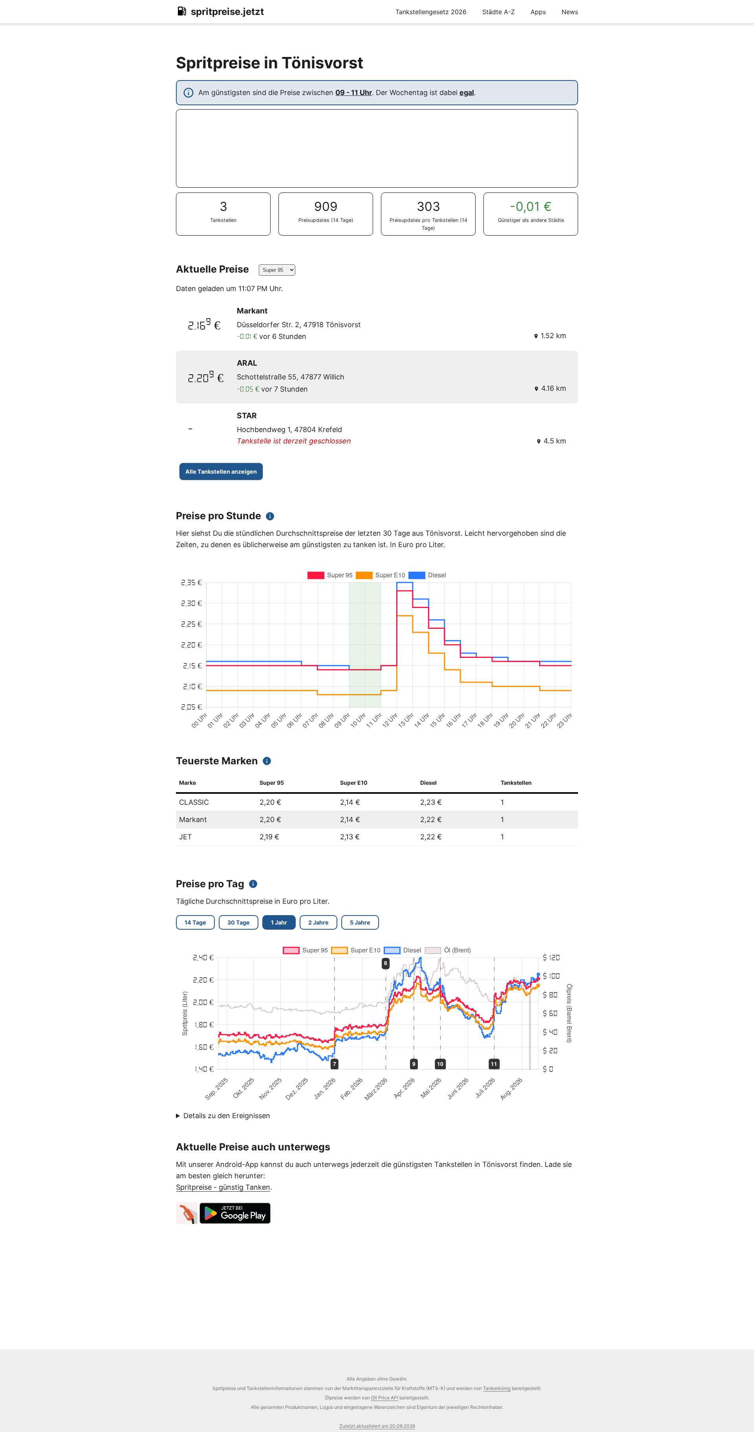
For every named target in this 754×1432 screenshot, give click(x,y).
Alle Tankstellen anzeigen (221, 471)
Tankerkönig (497, 1388)
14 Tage (195, 922)
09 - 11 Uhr (353, 92)
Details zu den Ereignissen (226, 1116)
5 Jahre (360, 922)
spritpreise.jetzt (227, 11)
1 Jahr (279, 922)
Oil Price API (384, 1398)
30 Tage (238, 922)
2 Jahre (318, 922)
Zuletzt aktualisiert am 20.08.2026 (377, 1426)
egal (466, 92)
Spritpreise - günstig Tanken (223, 1187)
